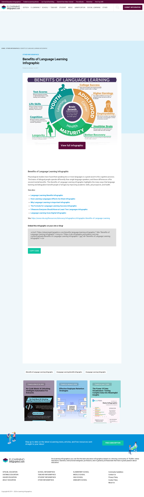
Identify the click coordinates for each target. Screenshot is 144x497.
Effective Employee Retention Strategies (71, 390)
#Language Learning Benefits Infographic (69, 372)
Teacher (54, 7)
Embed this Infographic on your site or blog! (45, 226)
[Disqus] (72, 283)
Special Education (10, 472)
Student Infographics (47, 477)
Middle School (79, 475)
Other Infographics (13, 48)
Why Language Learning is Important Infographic (50, 202)
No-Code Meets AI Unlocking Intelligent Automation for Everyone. (38, 391)
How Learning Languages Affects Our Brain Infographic (53, 199)
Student (62, 7)
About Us (111, 483)
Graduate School (80, 480)
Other (104, 7)
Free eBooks (80, 2)
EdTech (26, 7)
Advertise (89, 2)
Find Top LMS (99, 2)
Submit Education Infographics (11, 2)
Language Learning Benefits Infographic (47, 195)
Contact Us (112, 475)
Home (3, 48)
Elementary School (81, 472)
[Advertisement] (68, 26)
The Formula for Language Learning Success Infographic (54, 206)
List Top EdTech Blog (47, 2)
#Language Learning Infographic (96, 372)
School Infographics (46, 472)
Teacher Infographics (47, 475)
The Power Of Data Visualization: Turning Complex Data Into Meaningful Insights (105, 392)
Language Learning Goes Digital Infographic (48, 213)
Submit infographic (133, 7)
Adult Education (9, 480)
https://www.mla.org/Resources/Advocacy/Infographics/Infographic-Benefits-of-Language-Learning (70, 218)
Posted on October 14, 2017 (30, 68)
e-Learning (35, 7)
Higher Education (10, 477)
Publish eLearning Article (31, 2)
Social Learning (93, 7)
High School (78, 477)
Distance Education (10, 475)
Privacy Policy (113, 477)
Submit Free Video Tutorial (65, 2)
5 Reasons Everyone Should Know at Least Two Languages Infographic (59, 209)
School (45, 7)
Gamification (80, 7)
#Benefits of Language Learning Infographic (39, 372)
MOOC (70, 7)
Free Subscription (112, 443)
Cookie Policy (113, 480)
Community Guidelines (115, 472)
